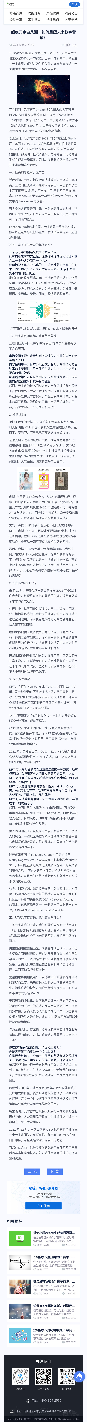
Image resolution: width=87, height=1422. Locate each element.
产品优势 (52, 13)
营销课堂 (34, 19)
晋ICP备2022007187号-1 (68, 1419)
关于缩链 (71, 19)
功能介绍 (34, 13)
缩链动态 (71, 13)
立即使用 (43, 1206)
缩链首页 (15, 13)
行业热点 (52, 19)
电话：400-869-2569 (46, 1400)
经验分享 (15, 19)
